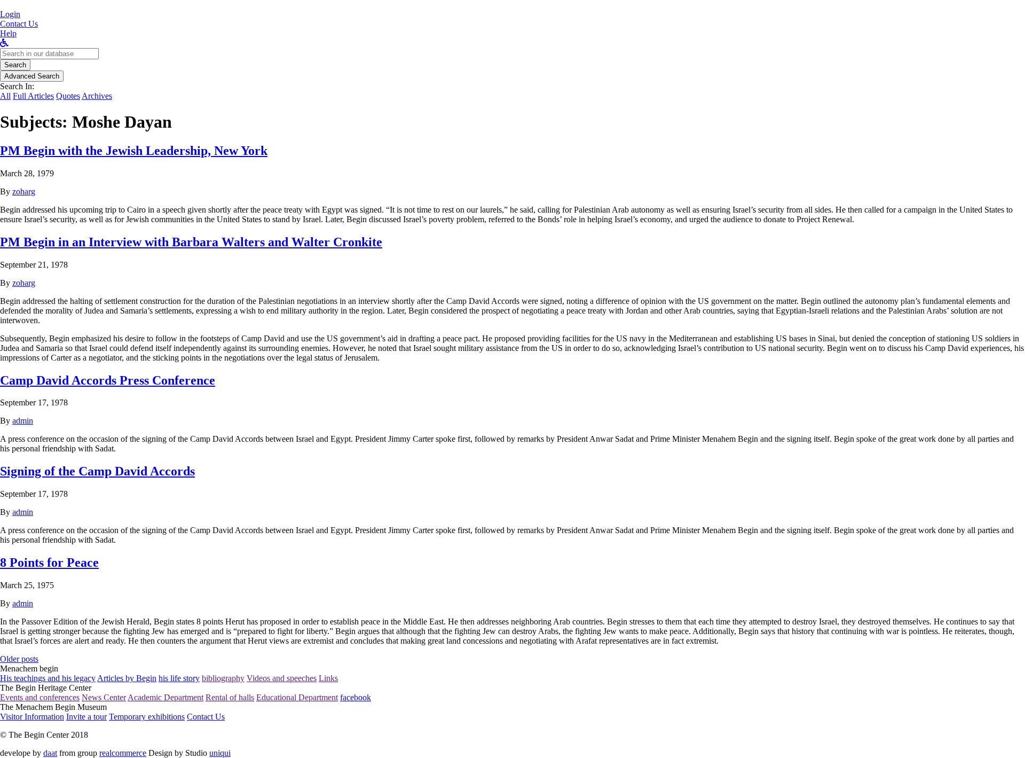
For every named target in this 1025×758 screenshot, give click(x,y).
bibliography (223, 678)
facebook (355, 697)
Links (328, 678)
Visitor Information (32, 716)
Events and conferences (40, 697)
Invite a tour (86, 716)
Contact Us (206, 716)
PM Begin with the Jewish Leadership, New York (133, 151)
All (5, 95)
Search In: (17, 86)
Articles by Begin (126, 678)
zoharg (23, 191)
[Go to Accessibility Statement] (4, 43)
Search (15, 65)
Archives (97, 95)
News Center (104, 697)
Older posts (19, 658)
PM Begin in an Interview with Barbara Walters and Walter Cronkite (191, 242)
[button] (10, 14)
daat (50, 752)
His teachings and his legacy (48, 678)
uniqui (220, 752)
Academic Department (165, 697)
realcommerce (122, 752)
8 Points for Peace (49, 562)
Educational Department (297, 697)
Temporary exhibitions (147, 716)
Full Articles (33, 95)
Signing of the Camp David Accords (97, 471)
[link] (19, 23)
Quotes (68, 95)
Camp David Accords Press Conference (107, 380)
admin (22, 420)
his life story (179, 678)
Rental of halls (230, 697)
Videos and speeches (282, 678)
